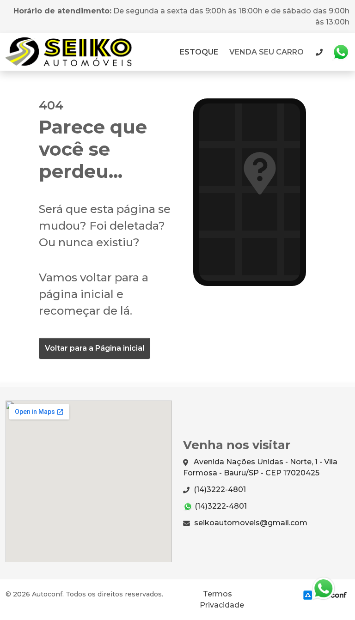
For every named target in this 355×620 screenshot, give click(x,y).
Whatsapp (340, 52)
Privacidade (222, 605)
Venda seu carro (266, 52)
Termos (217, 594)
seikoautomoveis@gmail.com (249, 522)
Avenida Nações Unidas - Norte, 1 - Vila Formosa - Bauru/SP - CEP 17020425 (260, 467)
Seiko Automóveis (72, 52)
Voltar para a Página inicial (94, 348)
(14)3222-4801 (219, 489)
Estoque (199, 52)
